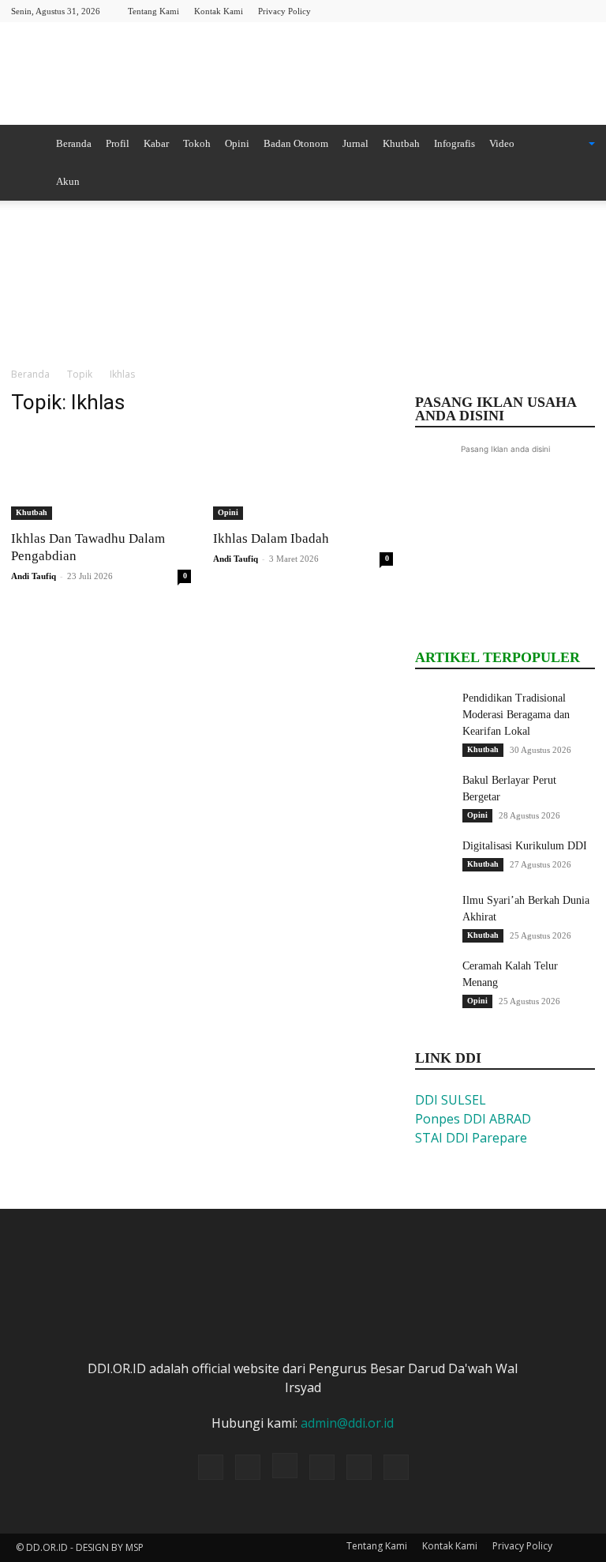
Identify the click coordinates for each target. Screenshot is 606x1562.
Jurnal (355, 143)
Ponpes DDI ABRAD (473, 1118)
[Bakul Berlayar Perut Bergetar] (434, 791)
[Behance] (453, 10)
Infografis (454, 143)
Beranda (74, 143)
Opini (237, 143)
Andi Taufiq (33, 576)
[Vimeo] (557, 10)
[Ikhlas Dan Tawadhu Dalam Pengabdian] (101, 475)
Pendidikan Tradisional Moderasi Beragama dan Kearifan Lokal (516, 714)
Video (501, 143)
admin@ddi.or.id (347, 1423)
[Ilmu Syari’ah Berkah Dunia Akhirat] (434, 912)
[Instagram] (505, 10)
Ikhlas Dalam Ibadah (271, 538)
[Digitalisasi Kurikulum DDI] (434, 857)
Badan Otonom (296, 143)
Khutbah (401, 143)
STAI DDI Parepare (471, 1137)
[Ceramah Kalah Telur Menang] (434, 977)
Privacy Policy (284, 11)
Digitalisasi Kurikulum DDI (524, 846)
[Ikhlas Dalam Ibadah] (303, 475)
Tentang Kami (153, 11)
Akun (68, 181)
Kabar (156, 143)
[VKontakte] (583, 10)
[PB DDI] (303, 75)
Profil (117, 143)
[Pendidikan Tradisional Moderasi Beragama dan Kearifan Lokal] (434, 709)
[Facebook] (479, 10)
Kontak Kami (218, 11)
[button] (571, 143)
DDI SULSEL (450, 1099)
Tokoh (197, 143)
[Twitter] (531, 10)
